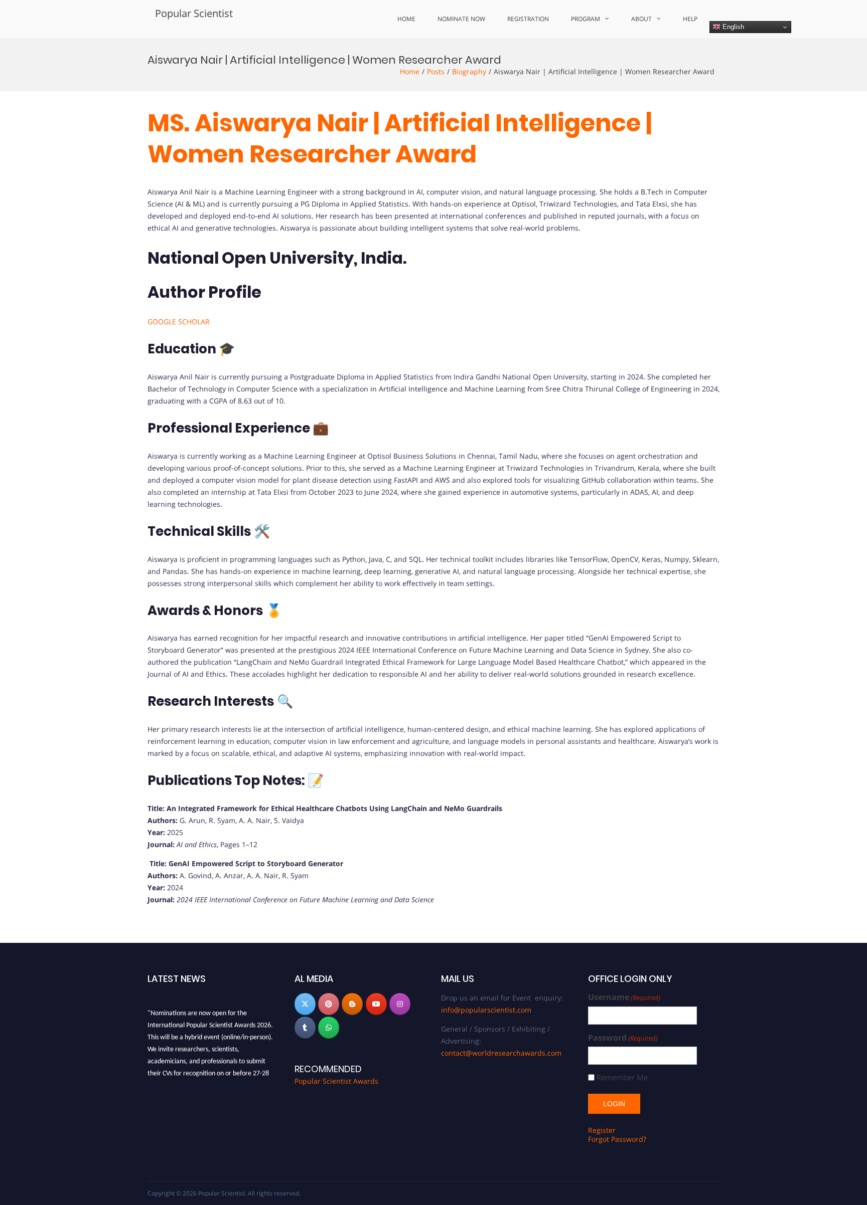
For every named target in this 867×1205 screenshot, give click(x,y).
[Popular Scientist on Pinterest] (328, 1004)
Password (623, 1038)
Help (690, 19)
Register (602, 1130)
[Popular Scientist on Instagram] (399, 1004)
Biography (469, 71)
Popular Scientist (194, 13)
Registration (528, 19)
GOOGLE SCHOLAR (179, 321)
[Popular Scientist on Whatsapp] (328, 1028)
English (732, 27)
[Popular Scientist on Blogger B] (352, 1004)
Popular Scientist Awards (336, 1081)
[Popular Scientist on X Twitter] (305, 1004)
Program (585, 19)
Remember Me (622, 1077)
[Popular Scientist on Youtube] (376, 1004)
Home (406, 19)
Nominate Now (461, 19)
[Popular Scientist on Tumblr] (305, 1028)
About (641, 19)
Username (624, 997)
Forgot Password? (617, 1139)
